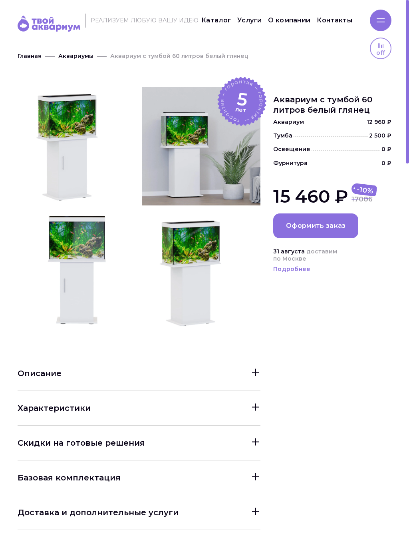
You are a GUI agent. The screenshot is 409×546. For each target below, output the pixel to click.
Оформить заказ (315, 225)
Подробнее (292, 269)
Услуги (249, 20)
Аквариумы (75, 56)
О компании (289, 20)
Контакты (334, 20)
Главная (30, 56)
